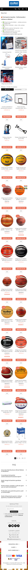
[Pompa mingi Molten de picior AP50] (21, 129)
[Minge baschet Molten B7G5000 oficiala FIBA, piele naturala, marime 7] (7, 372)
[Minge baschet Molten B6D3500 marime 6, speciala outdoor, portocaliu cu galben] (7, 251)
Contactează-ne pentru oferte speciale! (12, 34)
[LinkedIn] (15, 525)
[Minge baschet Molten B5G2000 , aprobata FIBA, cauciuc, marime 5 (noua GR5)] (21, 220)
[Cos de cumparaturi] (22, 8)
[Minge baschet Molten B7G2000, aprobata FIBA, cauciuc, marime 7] (21, 342)
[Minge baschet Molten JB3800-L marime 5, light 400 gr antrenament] (7, 220)
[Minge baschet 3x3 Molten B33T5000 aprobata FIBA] (21, 160)
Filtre (8, 89)
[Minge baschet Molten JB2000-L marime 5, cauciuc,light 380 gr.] (21, 190)
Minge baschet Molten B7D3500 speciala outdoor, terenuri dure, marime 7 (21, 320)
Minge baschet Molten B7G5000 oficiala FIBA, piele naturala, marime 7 (7, 381)
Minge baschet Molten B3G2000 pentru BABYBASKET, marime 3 (7, 198)
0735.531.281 (15, 535)
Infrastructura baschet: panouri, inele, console (21, 51)
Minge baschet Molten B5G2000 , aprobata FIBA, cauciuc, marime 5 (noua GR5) (21, 229)
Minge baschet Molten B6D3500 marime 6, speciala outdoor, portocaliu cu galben (7, 259)
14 (22, 458)
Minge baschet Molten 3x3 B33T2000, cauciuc (7, 168)
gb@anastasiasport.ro (15, 539)
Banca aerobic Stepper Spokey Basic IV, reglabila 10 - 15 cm (7, 411)
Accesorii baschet (7, 52)
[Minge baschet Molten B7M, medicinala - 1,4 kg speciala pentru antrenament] (21, 372)
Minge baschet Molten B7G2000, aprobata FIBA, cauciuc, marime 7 (21, 350)
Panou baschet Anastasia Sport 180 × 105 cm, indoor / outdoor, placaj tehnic (21, 107)
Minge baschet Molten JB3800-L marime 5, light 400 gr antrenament (7, 229)
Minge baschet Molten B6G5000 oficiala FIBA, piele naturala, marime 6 (21, 289)
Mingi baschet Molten (7, 83)
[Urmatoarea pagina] (25, 458)
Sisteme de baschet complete (7, 67)
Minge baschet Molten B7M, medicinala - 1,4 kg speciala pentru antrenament (21, 381)
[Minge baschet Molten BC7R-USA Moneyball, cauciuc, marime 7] (21, 403)
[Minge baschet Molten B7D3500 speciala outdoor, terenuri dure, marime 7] (21, 312)
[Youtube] (12, 525)
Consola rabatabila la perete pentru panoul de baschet (7, 107)
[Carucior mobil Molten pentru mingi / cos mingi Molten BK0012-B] (21, 433)
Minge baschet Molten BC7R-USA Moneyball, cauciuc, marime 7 (21, 411)
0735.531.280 (15, 537)
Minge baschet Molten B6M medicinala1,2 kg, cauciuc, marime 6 (7, 320)
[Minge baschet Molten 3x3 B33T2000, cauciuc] (7, 160)
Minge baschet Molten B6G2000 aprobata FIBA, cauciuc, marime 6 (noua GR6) (7, 289)
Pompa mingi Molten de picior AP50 (21, 137)
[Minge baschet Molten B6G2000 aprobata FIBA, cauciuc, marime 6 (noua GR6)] (7, 281)
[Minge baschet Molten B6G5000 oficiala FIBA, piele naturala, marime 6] (21, 281)
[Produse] (2, 9)
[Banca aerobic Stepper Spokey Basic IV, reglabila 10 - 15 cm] (7, 403)
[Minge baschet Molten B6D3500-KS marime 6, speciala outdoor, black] (21, 251)
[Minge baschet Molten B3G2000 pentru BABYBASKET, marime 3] (7, 190)
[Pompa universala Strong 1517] (7, 129)
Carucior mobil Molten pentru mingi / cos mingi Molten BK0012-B (21, 442)
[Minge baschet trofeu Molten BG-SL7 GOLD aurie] (7, 433)
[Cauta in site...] (26, 8)
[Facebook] (9, 525)
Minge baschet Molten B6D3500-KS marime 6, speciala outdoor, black (21, 259)
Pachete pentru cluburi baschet (21, 67)
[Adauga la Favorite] (7, 120)
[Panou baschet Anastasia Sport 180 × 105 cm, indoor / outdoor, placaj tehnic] (21, 99)
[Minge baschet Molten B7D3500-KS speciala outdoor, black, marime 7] (7, 342)
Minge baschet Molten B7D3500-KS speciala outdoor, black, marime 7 (7, 350)
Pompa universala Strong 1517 (7, 137)
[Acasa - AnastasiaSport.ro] (14, 3)
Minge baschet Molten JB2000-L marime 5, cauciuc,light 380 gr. (21, 198)
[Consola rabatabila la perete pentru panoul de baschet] (7, 99)
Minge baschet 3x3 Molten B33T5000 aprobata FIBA (21, 168)
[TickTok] (18, 525)
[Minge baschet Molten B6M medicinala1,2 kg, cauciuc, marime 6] (7, 312)
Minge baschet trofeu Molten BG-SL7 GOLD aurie (7, 442)
